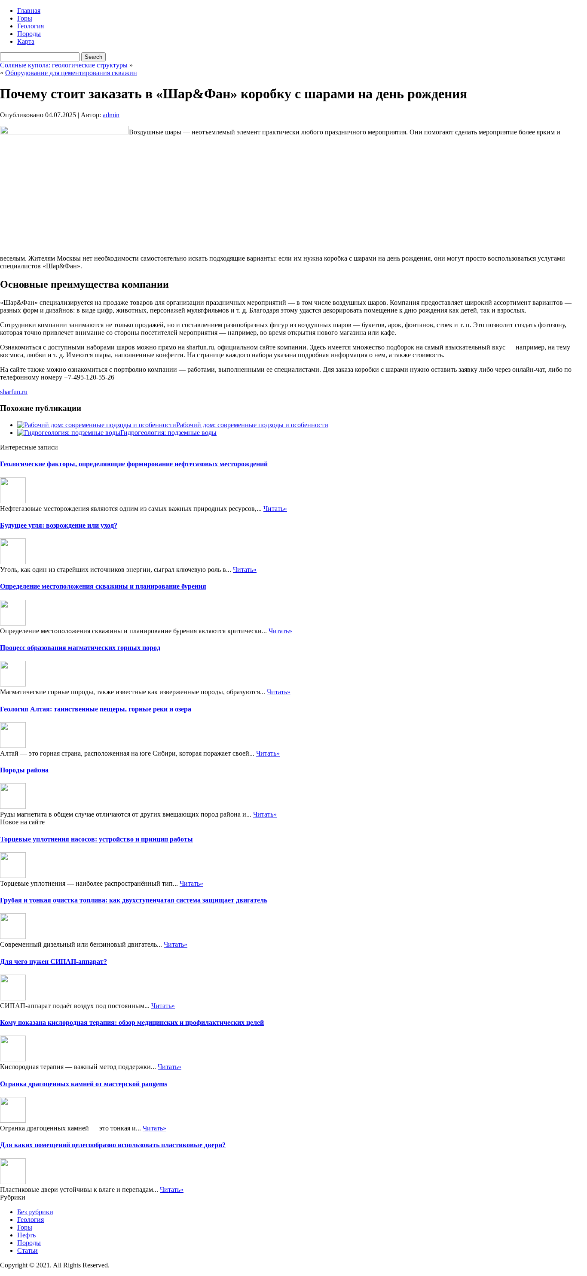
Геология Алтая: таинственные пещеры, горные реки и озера (95, 709)
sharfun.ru (14, 391)
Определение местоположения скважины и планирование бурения (103, 586)
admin (111, 114)
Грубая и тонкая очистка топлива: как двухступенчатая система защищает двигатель (133, 900)
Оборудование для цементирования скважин (71, 72)
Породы (29, 33)
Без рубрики (35, 1211)
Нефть (26, 1235)
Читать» (275, 508)
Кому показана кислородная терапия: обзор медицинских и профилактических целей (132, 1022)
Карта (25, 41)
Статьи (27, 1250)
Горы (24, 18)
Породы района (24, 770)
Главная (28, 10)
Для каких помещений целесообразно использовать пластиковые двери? (113, 1144)
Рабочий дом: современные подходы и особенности (252, 424)
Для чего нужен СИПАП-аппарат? (53, 961)
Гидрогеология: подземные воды (168, 432)
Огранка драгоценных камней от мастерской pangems (83, 1084)
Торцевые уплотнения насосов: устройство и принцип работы (96, 839)
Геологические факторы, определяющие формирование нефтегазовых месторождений (134, 464)
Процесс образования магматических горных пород (80, 647)
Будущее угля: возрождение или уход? (58, 525)
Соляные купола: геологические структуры (64, 65)
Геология (30, 26)
